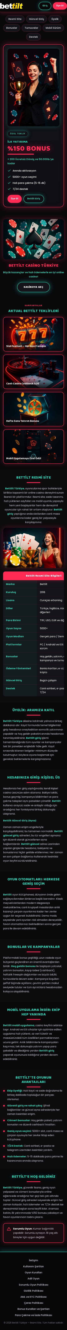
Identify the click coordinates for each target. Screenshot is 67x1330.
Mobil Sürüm (53, 27)
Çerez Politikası (33, 1303)
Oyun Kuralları (33, 1272)
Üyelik (55, 19)
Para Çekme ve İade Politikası (33, 1315)
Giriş (45, 6)
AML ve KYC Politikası (33, 1297)
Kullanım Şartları (33, 1266)
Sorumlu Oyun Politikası (33, 1285)
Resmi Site (15, 19)
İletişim (33, 1260)
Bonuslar (11, 27)
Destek (33, 37)
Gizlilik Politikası (33, 1291)
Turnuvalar (31, 27)
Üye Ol (60, 6)
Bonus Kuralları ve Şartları (33, 1309)
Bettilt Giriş (33, 199)
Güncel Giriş (36, 19)
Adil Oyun (33, 1278)
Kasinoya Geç (33, 287)
